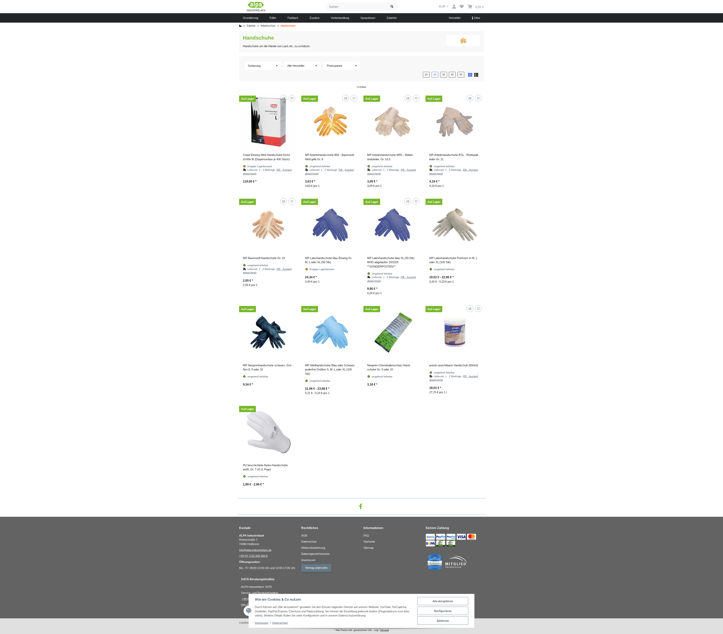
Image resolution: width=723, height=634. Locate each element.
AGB (304, 535)
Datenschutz (280, 622)
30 (443, 74)
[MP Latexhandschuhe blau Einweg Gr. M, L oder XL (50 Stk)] (330, 225)
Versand (384, 630)
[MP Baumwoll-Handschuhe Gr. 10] (268, 225)
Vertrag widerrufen (316, 567)
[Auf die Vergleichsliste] (283, 98)
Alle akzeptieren (442, 601)
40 (452, 74)
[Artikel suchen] (392, 6)
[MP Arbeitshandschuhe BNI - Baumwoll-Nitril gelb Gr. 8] (330, 122)
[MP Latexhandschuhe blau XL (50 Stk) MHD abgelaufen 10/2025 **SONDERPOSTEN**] (392, 225)
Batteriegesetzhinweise (315, 553)
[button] (454, 6)
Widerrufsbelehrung (313, 547)
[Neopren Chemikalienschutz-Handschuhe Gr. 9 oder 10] (392, 332)
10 (426, 74)
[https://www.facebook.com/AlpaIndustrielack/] (360, 506)
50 (461, 74)
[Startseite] (240, 26)
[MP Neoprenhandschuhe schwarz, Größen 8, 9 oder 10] (268, 332)
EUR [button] (442, 6)
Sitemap (368, 547)
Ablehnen (443, 620)
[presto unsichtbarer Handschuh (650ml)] (455, 332)
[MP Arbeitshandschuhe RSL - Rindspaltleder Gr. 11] (455, 122)
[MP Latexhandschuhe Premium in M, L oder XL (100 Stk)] (455, 225)
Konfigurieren (443, 611)
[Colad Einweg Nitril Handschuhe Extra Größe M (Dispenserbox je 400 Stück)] (268, 122)
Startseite (369, 541)
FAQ (366, 535)
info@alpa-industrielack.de (255, 550)
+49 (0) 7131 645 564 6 (253, 555)
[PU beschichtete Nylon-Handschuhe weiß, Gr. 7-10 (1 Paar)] (268, 432)
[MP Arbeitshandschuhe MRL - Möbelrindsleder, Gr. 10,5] (392, 122)
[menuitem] (250, 18)
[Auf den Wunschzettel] (291, 98)
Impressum (261, 622)
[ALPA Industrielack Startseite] (256, 6)
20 (435, 74)
